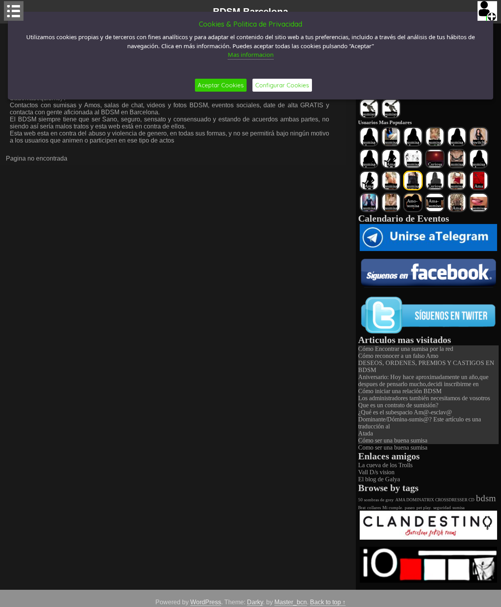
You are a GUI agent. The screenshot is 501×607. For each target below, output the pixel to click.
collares (374, 508)
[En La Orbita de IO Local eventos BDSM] (428, 580)
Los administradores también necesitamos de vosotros (424, 398)
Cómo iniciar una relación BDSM (400, 391)
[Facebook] (428, 285)
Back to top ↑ (328, 602)
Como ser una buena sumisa (392, 447)
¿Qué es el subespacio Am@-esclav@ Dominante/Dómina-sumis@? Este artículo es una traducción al (419, 419)
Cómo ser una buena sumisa (392, 440)
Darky (255, 602)
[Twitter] (428, 332)
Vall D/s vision (376, 472)
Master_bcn (290, 602)
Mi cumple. (392, 508)
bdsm (486, 498)
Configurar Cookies (282, 85)
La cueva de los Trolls (385, 465)
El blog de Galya (379, 479)
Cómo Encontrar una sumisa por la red (405, 348)
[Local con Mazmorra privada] (428, 537)
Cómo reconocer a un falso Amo (398, 355)
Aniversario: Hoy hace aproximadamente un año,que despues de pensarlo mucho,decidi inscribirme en (423, 380)
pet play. (424, 508)
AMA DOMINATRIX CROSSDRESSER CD (434, 500)
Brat (362, 508)
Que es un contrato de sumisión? (398, 405)
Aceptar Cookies (221, 85)
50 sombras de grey (376, 500)
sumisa (458, 508)
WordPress (205, 602)
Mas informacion (251, 54)
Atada (365, 433)
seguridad (442, 508)
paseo (410, 508)
